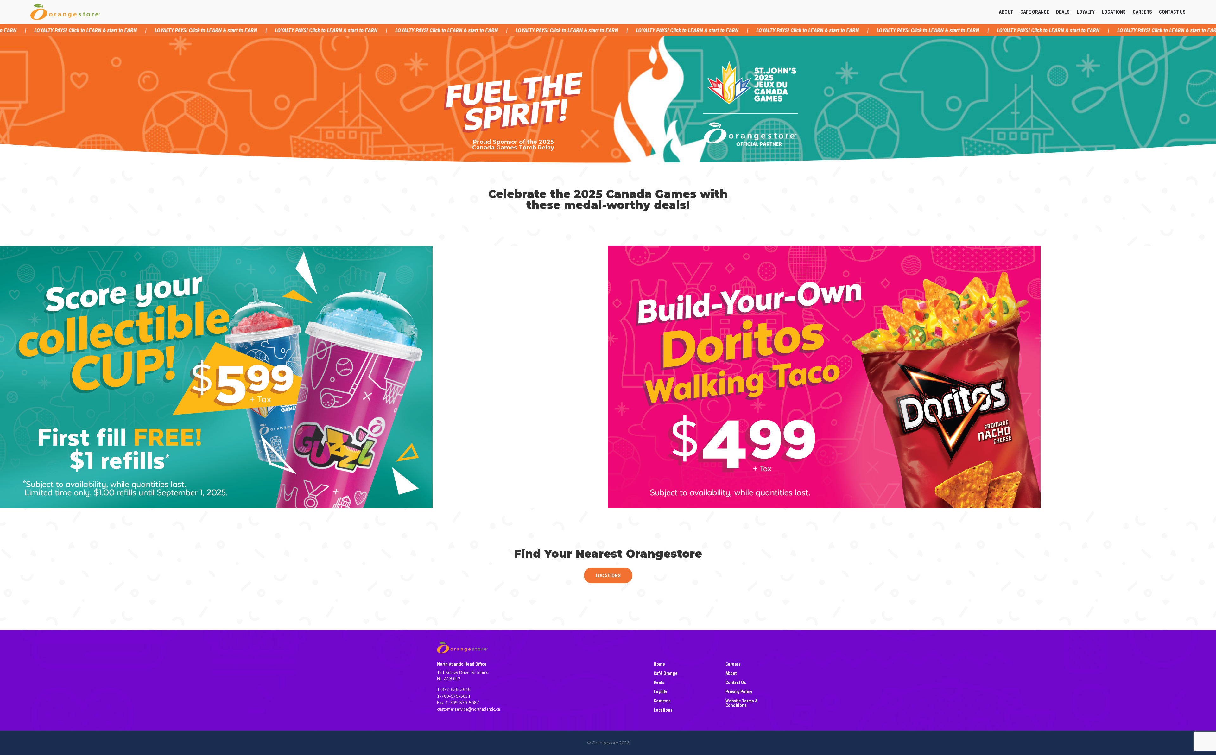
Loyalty (1086, 12)
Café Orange (1034, 12)
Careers (1142, 12)
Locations (1114, 12)
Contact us (1172, 12)
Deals (1063, 12)
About (1006, 12)
